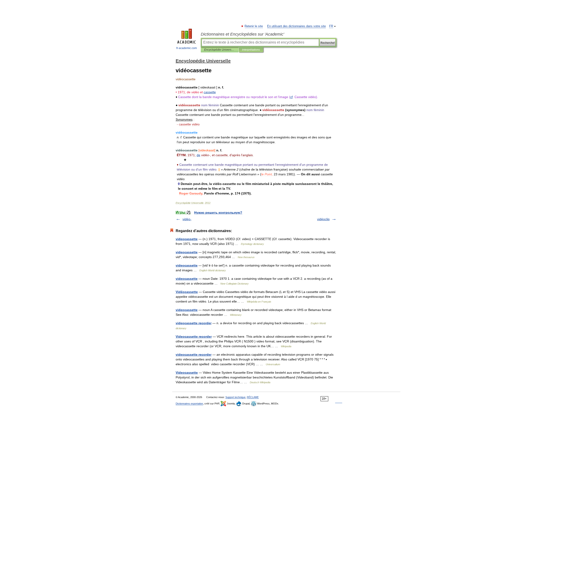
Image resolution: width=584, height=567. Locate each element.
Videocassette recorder (194, 336)
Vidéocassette (187, 292)
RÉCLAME (253, 397)
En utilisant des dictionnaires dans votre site (296, 26)
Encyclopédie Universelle (219, 49)
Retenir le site (254, 26)
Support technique (235, 397)
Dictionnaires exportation (189, 403)
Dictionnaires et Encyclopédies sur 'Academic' (242, 34)
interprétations (251, 49)
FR (331, 26)
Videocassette (187, 372)
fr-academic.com (186, 48)
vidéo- (186, 219)
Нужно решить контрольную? (218, 212)
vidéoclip (323, 219)
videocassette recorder (193, 323)
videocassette (187, 239)
